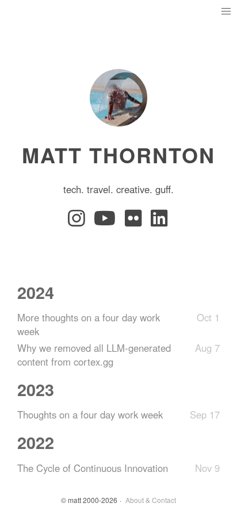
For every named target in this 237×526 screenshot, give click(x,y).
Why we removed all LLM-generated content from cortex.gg (94, 354)
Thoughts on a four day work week (90, 414)
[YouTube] (107, 221)
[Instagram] (78, 221)
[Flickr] (135, 221)
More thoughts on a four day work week (88, 324)
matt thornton (118, 155)
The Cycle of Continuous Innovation (92, 468)
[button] (226, 11)
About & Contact (150, 500)
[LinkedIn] (160, 221)
